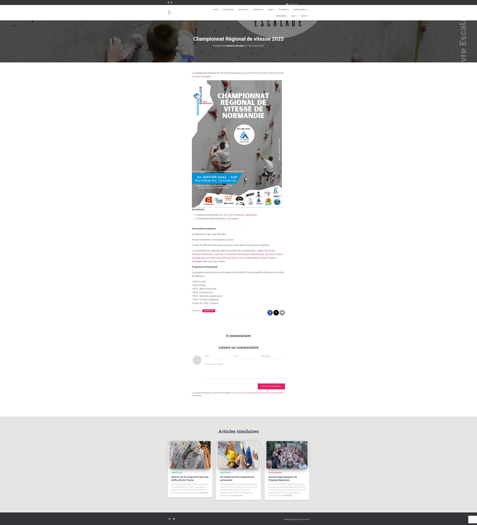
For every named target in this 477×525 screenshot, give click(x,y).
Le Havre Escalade (201, 76)
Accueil (216, 9)
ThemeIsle (305, 519)
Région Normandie (266, 250)
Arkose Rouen (257, 254)
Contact (304, 16)
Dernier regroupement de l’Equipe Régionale (282, 478)
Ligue (293, 16)
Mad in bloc (207, 254)
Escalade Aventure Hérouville (206, 257)
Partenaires (281, 16)
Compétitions (227, 9)
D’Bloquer (196, 254)
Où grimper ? (283, 9)
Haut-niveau (243, 9)
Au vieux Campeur (244, 257)
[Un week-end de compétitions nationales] (238, 455)
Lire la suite (203, 493)
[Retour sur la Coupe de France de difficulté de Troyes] (190, 455)
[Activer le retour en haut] (472, 520)
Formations (258, 9)
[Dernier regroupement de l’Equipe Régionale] (286, 455)
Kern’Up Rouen (243, 254)
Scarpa (262, 257)
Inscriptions (251, 215)
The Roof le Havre (273, 254)
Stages (270, 9)
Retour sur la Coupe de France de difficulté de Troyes (189, 478)
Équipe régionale (275, 473)
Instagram (171, 3)
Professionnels (300, 9)
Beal (256, 257)
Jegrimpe (218, 254)
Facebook (168, 3)
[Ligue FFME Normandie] (170, 13)
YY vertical (229, 254)
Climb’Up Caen (228, 257)
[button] (234, 9)
